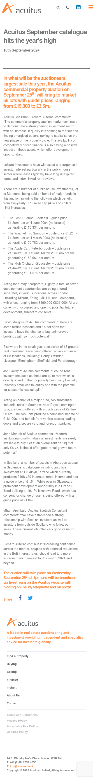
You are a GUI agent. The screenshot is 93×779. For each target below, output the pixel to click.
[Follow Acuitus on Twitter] (30, 598)
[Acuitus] (21, 8)
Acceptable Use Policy (22, 726)
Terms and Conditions (22, 715)
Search (58, 7)
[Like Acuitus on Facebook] (20, 598)
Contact (67, 7)
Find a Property (17, 656)
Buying (12, 664)
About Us (13, 695)
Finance (12, 679)
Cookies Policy (17, 732)
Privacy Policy (17, 720)
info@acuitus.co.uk (21, 766)
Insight (11, 687)
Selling (12, 671)
